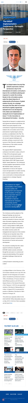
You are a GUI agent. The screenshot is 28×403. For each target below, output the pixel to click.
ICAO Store (13, 394)
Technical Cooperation (9, 15)
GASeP (18, 312)
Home (7, 394)
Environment (8, 334)
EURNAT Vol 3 (13, 312)
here (11, 303)
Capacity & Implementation (21, 334)
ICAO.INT (20, 394)
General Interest (19, 372)
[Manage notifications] (3, 400)
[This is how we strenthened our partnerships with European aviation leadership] (8, 350)
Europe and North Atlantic (10, 17)
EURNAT (7, 312)
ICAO (21, 312)
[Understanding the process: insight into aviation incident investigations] (8, 370)
